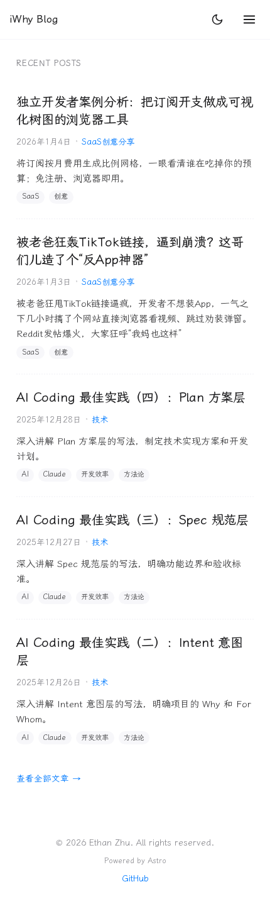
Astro (157, 860)
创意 (61, 196)
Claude (54, 474)
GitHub (135, 878)
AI (25, 474)
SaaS (31, 196)
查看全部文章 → (48, 778)
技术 (100, 419)
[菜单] (249, 19)
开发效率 (95, 474)
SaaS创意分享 (108, 141)
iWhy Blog (33, 19)
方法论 (134, 474)
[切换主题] (217, 19)
